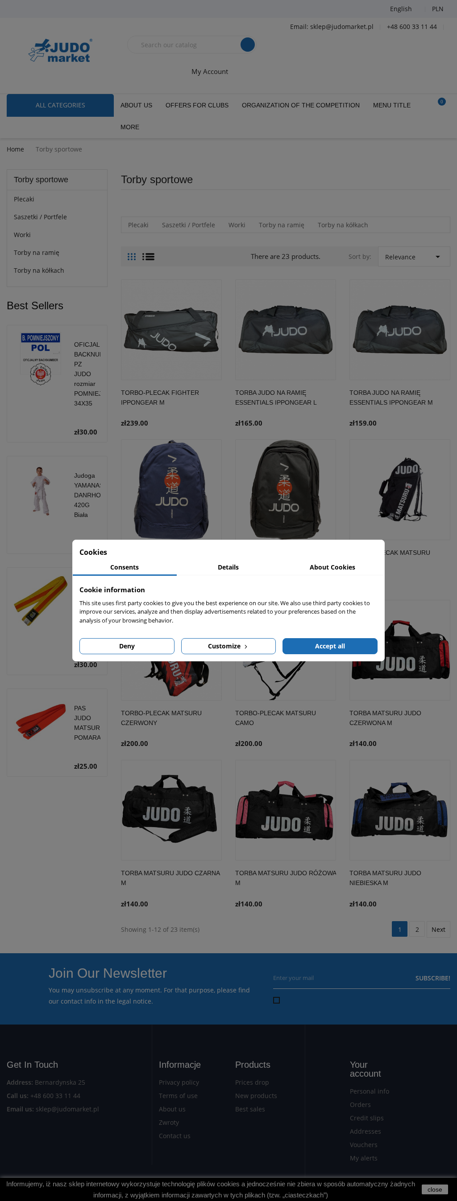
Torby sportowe (41, 179)
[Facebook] (20, 9)
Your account (365, 1069)
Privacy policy (179, 1082)
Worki (22, 234)
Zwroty (169, 1122)
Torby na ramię (36, 252)
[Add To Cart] (213, 407)
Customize (225, 646)
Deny (127, 646)
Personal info (369, 1091)
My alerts (364, 1158)
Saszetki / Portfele (40, 217)
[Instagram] (65, 9)
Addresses (365, 1131)
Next (438, 929)
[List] (148, 253)
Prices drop (252, 1082)
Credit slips (367, 1118)
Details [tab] (228, 567)
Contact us (175, 1135)
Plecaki (24, 199)
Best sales (250, 1109)
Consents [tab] (124, 567)
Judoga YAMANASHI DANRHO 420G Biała (92, 495)
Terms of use (178, 1095)
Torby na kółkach (39, 270)
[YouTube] (42, 9)
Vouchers (364, 1144)
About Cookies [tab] (332, 567)
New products (256, 1095)
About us (172, 1109)
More (129, 127)
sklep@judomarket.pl (67, 1109)
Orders (360, 1104)
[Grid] (132, 253)
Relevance (414, 256)
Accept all (330, 646)
